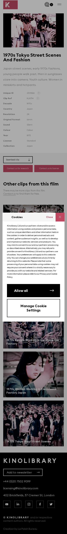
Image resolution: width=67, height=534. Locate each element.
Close (49, 217)
